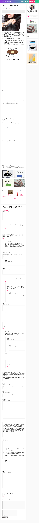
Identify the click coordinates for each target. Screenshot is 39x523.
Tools (8, 164)
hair (7, 165)
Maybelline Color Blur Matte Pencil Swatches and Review (11, 166)
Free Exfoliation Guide (32, 1)
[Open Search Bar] (36, 1)
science (9, 165)
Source (3, 98)
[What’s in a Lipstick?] (16, 195)
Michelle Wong (10, 8)
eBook (25, 1)
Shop (27, 1)
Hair (3, 164)
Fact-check (4, 165)
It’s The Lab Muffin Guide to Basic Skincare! (22, 195)
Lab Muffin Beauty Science (7, 1)
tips (10, 165)
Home (19, 1)
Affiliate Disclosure (5, 9)
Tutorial (10, 164)
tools (12, 165)
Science (6, 164)
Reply (5, 228)
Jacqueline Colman (5, 210)
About (22, 1)
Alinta (3, 251)
